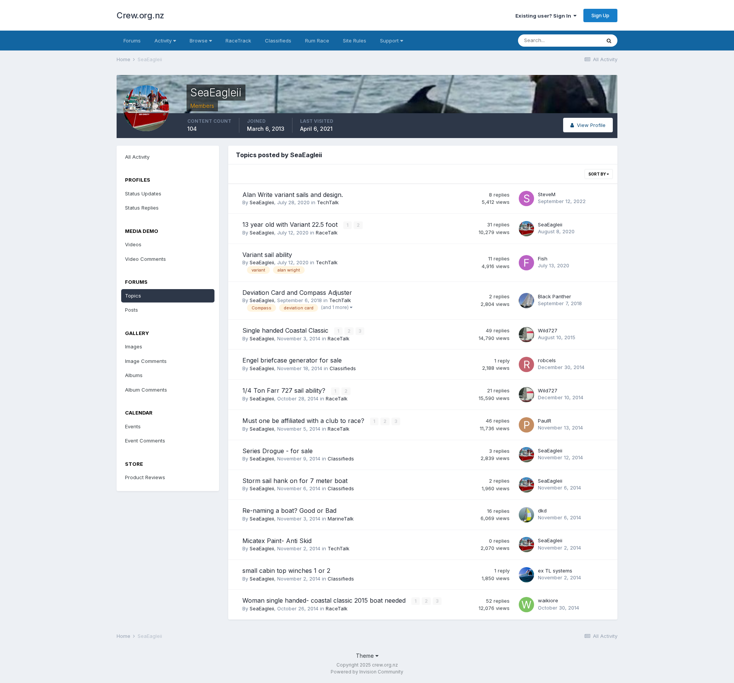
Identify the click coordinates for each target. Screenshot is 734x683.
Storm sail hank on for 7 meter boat (295, 481)
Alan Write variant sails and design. (292, 194)
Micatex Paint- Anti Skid (277, 541)
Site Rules (354, 40)
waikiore (548, 600)
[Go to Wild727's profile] (526, 334)
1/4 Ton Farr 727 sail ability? (284, 390)
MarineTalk (341, 519)
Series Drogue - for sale (277, 451)
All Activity (137, 157)
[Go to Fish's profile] (526, 262)
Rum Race (317, 40)
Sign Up (600, 15)
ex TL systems (555, 571)
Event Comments (145, 440)
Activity (163, 40)
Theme (365, 655)
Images (133, 346)
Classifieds (278, 40)
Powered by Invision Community (367, 672)
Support (390, 40)
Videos (133, 244)
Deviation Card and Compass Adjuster (297, 292)
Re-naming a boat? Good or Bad (289, 510)
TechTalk (328, 202)
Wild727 (547, 330)
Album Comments (146, 390)
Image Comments (146, 361)
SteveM (546, 194)
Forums (132, 40)
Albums (134, 375)
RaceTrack (238, 40)
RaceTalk (327, 232)
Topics (133, 296)
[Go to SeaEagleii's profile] (526, 228)
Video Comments (145, 259)
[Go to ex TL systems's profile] (526, 574)
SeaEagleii (262, 202)
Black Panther (554, 296)
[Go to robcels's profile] (526, 364)
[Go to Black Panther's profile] (526, 300)
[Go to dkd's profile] (526, 514)
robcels (547, 360)
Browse (199, 40)
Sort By (597, 174)
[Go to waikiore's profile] (526, 604)
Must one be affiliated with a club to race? (304, 420)
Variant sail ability (267, 255)
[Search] (609, 40)
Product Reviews (145, 477)
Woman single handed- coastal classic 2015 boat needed (325, 600)
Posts (131, 310)
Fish (542, 258)
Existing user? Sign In (544, 16)
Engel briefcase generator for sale (292, 360)
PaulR (544, 421)
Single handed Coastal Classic (286, 330)
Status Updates (143, 193)
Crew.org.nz (140, 15)
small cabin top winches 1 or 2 (286, 570)
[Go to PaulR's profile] (526, 425)
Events (133, 426)
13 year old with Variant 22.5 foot (290, 224)
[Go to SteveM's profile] (526, 198)
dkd (542, 510)
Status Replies (142, 208)
